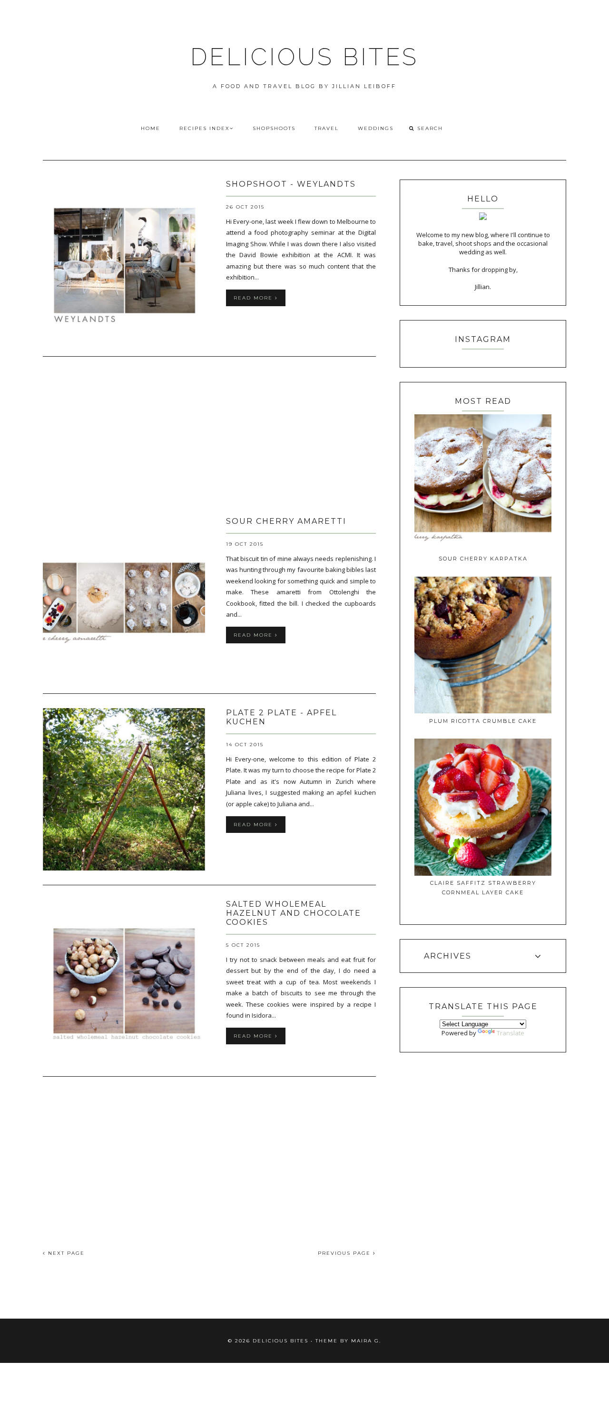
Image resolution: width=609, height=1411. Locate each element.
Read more (254, 298)
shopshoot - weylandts (291, 184)
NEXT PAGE (65, 1253)
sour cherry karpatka (483, 558)
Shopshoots (274, 128)
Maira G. (366, 1341)
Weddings (375, 128)
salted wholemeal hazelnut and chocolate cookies (293, 913)
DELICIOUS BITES (304, 57)
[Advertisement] (209, 437)
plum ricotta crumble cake (483, 721)
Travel (326, 128)
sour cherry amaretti (286, 521)
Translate (510, 1033)
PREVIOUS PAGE (345, 1253)
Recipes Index (204, 128)
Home (150, 128)
